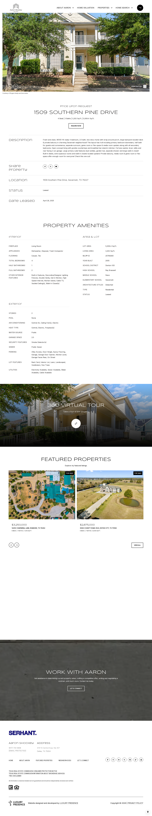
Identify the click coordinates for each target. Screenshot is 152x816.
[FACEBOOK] (108, 760)
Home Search (123, 8)
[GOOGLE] (130, 760)
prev (10, 86)
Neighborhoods (65, 760)
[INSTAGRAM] (113, 760)
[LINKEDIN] (119, 760)
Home (11, 760)
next (15, 86)
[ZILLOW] (141, 760)
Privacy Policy (135, 803)
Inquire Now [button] (76, 126)
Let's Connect (83, 760)
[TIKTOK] (135, 760)
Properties (103, 8)
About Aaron (24, 760)
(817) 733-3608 (15, 748)
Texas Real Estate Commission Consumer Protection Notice (33, 771)
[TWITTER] (124, 760)
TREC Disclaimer (15, 776)
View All (137, 545)
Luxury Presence (69, 803)
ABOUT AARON (64, 8)
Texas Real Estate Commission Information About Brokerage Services (37, 773)
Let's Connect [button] (76, 688)
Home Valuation (85, 8)
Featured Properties (44, 760)
